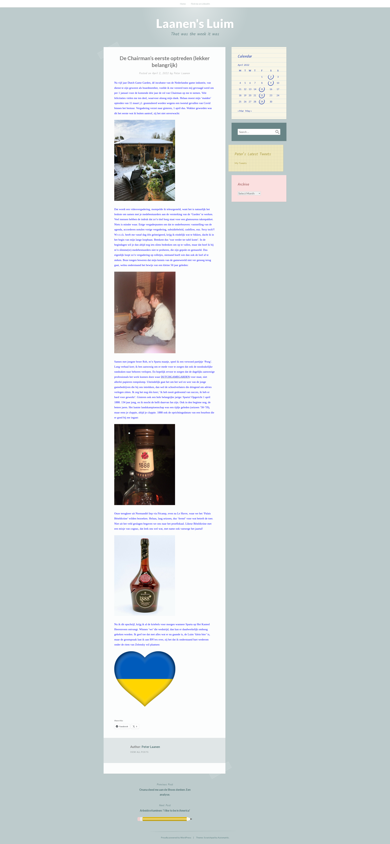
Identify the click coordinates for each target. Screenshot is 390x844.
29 (262, 101)
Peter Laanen (182, 73)
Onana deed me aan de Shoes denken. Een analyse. (165, 789)
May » (248, 110)
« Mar (241, 110)
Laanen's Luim (195, 23)
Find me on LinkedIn (200, 3)
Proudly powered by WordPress (176, 837)
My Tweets (241, 163)
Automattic (223, 837)
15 (262, 89)
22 (262, 95)
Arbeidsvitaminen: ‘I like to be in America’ (165, 807)
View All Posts (139, 752)
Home (183, 3)
